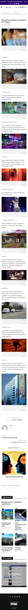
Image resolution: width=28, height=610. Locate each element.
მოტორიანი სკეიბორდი (18, 548)
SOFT (8, 24)
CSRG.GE (25, 1)
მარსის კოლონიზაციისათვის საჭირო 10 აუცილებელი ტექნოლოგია (20, 526)
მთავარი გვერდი (6, 12)
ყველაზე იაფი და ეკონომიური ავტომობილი (12, 503)
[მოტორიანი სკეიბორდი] (20, 540)
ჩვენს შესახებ (4, 1)
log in (8, 485)
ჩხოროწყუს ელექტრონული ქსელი (15, 1)
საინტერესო (16, 12)
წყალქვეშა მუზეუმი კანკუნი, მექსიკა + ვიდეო (6, 524)
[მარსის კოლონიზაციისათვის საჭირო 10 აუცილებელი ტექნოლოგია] (20, 515)
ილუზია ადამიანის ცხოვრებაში (14, 477)
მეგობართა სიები (14, 574)
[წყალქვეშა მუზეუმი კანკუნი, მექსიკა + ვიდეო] (7, 515)
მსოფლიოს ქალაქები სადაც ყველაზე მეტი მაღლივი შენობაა (7, 549)
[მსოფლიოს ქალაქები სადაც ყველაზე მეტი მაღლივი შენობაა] (7, 540)
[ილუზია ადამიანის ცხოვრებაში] (14, 463)
